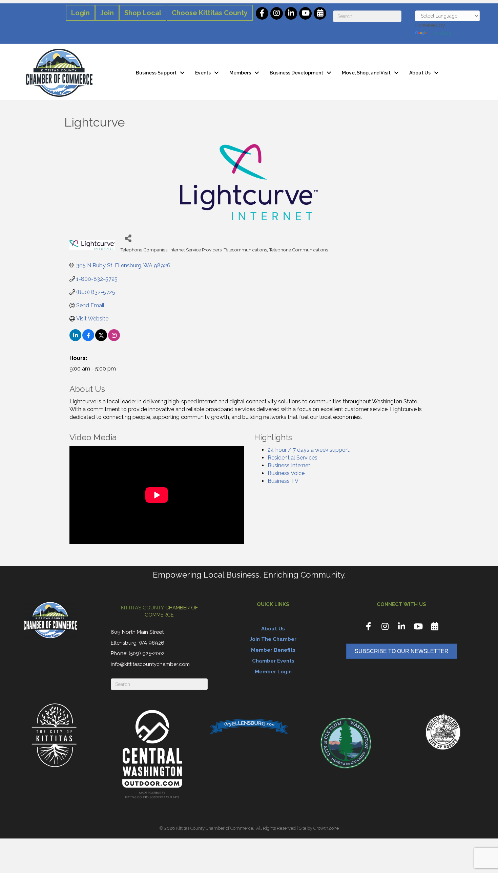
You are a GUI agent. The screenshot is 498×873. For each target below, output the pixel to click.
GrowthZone (326, 828)
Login (80, 13)
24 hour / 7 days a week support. (309, 450)
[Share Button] (128, 238)
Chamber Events (273, 661)
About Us (420, 72)
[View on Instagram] (114, 339)
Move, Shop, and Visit (366, 72)
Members (240, 72)
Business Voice (286, 473)
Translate (440, 33)
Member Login (273, 672)
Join (107, 13)
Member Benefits (273, 650)
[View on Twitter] (101, 339)
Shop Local (142, 13)
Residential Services (292, 457)
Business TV (283, 481)
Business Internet (289, 465)
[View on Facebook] (88, 339)
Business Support (156, 72)
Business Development (296, 72)
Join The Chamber (273, 639)
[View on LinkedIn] (75, 339)
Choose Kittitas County (210, 13)
